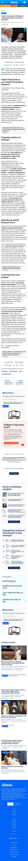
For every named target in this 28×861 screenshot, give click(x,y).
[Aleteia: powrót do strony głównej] (14, 2)
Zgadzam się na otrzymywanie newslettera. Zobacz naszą (13, 403)
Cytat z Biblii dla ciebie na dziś (13, 594)
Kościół (2, 10)
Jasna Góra (5, 675)
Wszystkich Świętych (6, 374)
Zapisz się (6, 406)
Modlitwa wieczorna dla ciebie (12, 587)
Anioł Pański (4, 371)
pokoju (13, 284)
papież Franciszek (13, 371)
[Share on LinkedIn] (16, 65)
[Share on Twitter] (19, 65)
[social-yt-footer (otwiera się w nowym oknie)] (10, 838)
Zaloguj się (21, 468)
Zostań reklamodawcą (14, 852)
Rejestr (5, 5)
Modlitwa (22, 5)
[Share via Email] (21, 65)
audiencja (4, 647)
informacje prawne (14, 849)
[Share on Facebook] (14, 65)
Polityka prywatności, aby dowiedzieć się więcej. (13, 403)
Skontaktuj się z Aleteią (14, 854)
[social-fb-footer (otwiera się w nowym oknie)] (12, 838)
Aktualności (14, 811)
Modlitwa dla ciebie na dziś (12, 601)
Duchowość (14, 814)
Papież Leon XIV (6, 752)
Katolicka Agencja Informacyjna (17, 22)
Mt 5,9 (14, 317)
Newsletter (14, 820)
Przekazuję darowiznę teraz (10, 443)
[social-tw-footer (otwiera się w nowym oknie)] (15, 838)
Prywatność (14, 856)
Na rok (14, 833)
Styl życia (14, 813)
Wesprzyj (13, 5)
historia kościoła (6, 701)
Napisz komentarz (14, 473)
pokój (20, 371)
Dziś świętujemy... (9, 581)
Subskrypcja (14, 824)
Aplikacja (14, 822)
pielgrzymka (5, 726)
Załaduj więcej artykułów (14, 521)
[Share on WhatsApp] (23, 65)
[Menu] (5, 2)
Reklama (14, 828)
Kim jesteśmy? (14, 847)
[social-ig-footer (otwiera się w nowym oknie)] (17, 838)
